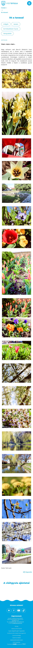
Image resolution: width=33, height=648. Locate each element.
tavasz (16, 24)
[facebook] (14, 610)
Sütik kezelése (16, 642)
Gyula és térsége (16, 635)
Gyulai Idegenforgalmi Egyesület (16, 630)
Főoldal (3, 8)
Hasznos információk (16, 628)
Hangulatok (7, 33)
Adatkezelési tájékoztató (16, 640)
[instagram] (9, 610)
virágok (5, 24)
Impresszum (16, 616)
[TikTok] (23, 610)
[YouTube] (18, 610)
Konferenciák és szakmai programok (16, 633)
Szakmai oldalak (16, 637)
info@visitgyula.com (17, 623)
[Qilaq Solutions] (24, 644)
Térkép (16, 626)
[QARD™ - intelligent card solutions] (14, 644)
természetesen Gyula (10, 29)
